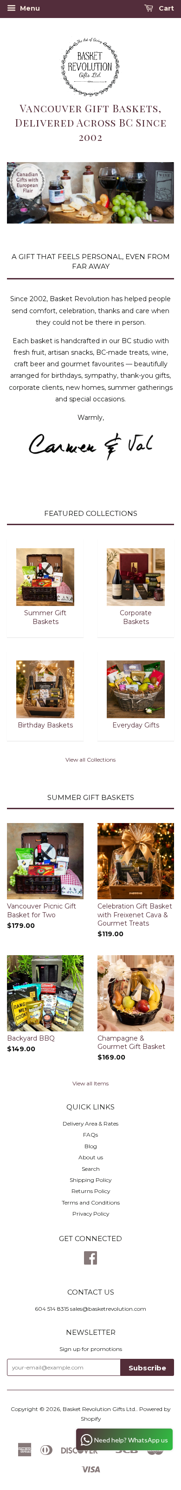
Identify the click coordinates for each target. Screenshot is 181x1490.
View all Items (90, 1083)
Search (91, 1168)
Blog (90, 1146)
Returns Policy (90, 1190)
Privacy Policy (90, 1213)
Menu (29, 8)
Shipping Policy (90, 1179)
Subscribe (147, 1367)
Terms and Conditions (91, 1202)
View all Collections (90, 759)
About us (90, 1157)
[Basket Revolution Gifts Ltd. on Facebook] (90, 1261)
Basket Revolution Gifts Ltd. (99, 1408)
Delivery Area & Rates (90, 1123)
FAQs (90, 1134)
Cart (165, 8)
